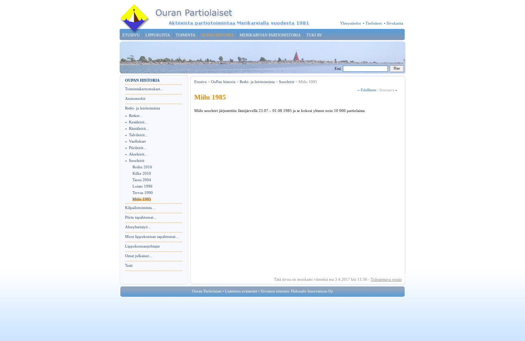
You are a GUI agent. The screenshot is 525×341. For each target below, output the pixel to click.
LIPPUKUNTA (157, 35)
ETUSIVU (131, 35)
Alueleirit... (138, 154)
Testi (128, 266)
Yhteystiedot (350, 23)
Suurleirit (136, 161)
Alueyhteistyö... (138, 227)
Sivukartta (394, 23)
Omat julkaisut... (138, 256)
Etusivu (200, 82)
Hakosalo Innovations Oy (312, 291)
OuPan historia (223, 82)
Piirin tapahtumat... (140, 217)
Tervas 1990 (142, 193)
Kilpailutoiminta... (140, 208)
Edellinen (367, 90)
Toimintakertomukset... (144, 89)
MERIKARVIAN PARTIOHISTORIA (270, 35)
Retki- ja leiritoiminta (142, 108)
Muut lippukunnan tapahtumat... (152, 237)
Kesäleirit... (138, 122)
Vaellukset (137, 141)
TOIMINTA (185, 35)
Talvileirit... (138, 135)
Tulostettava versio (386, 279)
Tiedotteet (373, 23)
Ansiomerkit (135, 99)
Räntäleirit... (139, 129)
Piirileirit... (137, 148)
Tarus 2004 (141, 180)
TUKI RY (314, 35)
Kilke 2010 (141, 173)
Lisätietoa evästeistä (241, 291)
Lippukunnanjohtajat (142, 246)
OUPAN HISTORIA (217, 35)
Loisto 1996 (142, 186)
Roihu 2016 (142, 167)
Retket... (135, 116)
